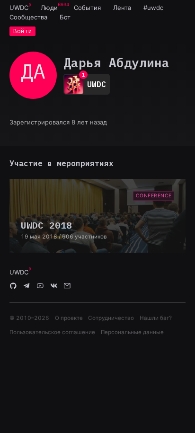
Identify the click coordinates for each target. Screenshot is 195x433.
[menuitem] (18, 7)
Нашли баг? (156, 318)
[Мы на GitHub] (13, 286)
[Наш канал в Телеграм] (27, 286)
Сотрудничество (111, 318)
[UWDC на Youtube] (40, 286)
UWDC (18, 7)
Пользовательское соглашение (52, 332)
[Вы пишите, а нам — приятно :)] (67, 286)
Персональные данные (132, 332)
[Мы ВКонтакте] (54, 286)
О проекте (69, 318)
